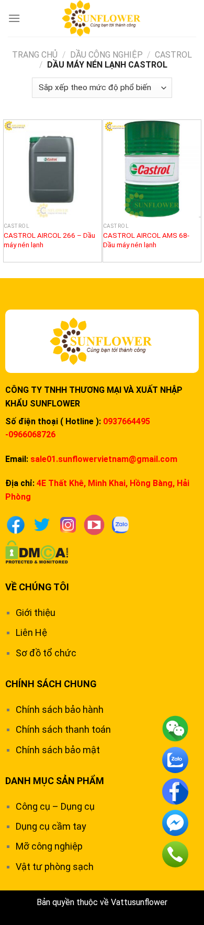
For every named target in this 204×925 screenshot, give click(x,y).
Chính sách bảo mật (58, 749)
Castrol (173, 55)
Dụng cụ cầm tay (51, 826)
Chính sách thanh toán (63, 729)
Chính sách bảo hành (60, 709)
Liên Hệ (31, 632)
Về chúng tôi (37, 586)
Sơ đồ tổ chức (46, 652)
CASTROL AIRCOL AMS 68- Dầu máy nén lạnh (146, 240)
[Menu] (14, 18)
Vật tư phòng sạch (55, 866)
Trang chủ (35, 55)
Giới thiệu (35, 612)
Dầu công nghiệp (106, 55)
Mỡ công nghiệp (49, 846)
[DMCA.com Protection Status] (37, 551)
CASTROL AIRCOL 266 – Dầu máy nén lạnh (49, 240)
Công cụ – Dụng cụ (55, 806)
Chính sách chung (51, 683)
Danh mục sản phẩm (54, 780)
